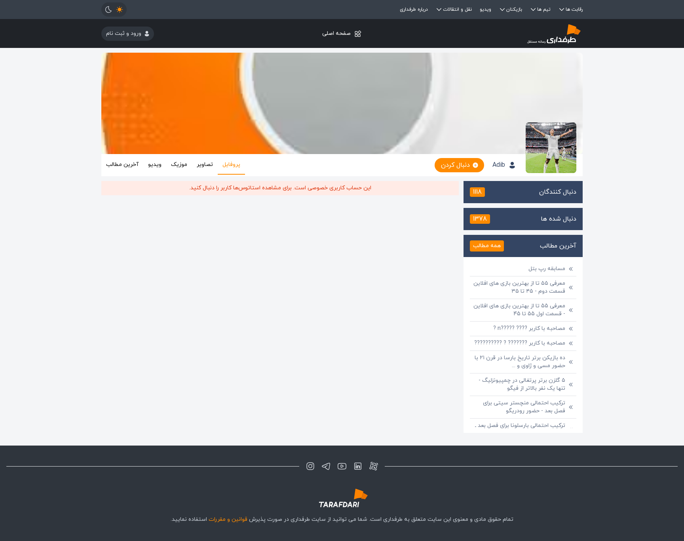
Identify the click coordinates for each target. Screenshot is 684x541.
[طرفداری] (502, 33)
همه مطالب (487, 246)
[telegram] (326, 466)
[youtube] (342, 466)
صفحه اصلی (336, 33)
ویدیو (485, 9)
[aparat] (373, 466)
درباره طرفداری (414, 9)
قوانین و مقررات (228, 519)
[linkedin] (358, 466)
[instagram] (310, 466)
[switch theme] (114, 9)
